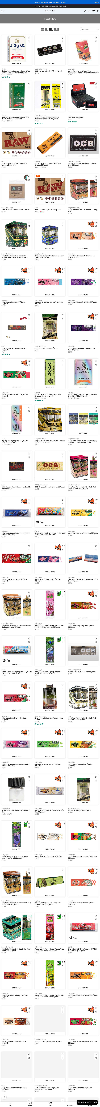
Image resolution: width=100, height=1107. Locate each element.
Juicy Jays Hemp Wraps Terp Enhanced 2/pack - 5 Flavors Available (83, 72)
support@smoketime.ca (58, 6)
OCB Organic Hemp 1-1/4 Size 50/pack (50, 487)
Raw (2, 346)
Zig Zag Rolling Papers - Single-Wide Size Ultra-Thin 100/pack (82, 395)
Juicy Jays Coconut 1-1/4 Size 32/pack (80, 1088)
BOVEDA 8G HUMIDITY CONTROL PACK (16, 210)
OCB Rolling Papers (41, 69)
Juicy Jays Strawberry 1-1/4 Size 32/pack (14, 580)
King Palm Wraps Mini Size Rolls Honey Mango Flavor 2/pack (16, 904)
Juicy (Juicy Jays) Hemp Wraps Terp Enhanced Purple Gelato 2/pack (49, 626)
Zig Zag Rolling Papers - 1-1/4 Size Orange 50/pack (48, 164)
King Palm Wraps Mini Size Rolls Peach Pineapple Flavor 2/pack (16, 626)
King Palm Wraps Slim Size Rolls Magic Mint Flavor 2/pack (16, 950)
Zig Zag (3, 69)
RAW (2, 161)
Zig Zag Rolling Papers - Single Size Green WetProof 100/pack (15, 118)
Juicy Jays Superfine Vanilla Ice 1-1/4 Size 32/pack (49, 811)
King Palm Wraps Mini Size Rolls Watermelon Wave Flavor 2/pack (14, 257)
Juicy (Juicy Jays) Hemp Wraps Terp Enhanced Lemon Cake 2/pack (49, 996)
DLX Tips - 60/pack (75, 117)
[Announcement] (50, 2)
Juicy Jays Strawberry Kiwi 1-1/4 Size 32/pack (82, 1042)
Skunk (37, 531)
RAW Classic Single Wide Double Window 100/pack (14, 164)
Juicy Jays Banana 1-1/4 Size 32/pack (83, 533)
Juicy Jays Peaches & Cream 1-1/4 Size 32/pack (81, 257)
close (4, 2)
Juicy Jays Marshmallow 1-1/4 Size (48, 856)
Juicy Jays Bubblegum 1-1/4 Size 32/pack (47, 580)
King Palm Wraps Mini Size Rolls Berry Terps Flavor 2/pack (49, 257)
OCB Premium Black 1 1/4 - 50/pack (48, 71)
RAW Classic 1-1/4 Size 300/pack (47, 210)
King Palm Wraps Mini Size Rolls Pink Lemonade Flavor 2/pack (82, 488)
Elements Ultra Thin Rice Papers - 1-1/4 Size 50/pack (83, 580)
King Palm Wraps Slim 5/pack (79, 810)
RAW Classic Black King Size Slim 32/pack (14, 349)
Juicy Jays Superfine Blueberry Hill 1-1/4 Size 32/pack (15, 534)
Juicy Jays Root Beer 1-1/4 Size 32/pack (13, 1042)
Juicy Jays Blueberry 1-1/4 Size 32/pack (13, 303)
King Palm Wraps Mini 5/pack (46, 348)
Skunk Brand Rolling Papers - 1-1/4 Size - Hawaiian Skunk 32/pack (50, 534)
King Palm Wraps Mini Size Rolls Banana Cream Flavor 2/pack (47, 118)
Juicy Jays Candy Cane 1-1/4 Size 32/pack (81, 904)
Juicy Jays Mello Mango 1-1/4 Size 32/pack (14, 996)
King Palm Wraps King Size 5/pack (48, 1041)
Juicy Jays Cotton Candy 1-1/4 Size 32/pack (49, 303)
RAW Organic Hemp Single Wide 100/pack (13, 1088)
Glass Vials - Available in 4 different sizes (15, 811)
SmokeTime (5, 808)
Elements (71, 577)
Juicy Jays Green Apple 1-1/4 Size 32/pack (48, 765)
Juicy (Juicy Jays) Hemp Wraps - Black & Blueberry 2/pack (48, 672)
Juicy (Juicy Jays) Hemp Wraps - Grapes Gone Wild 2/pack (14, 857)
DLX (69, 115)
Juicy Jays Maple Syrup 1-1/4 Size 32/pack (81, 626)
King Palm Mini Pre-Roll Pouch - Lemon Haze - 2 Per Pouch (50, 441)
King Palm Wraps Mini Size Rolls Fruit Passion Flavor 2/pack (82, 719)
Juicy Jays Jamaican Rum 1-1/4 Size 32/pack (82, 857)
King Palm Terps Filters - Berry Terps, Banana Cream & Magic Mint (82, 441)
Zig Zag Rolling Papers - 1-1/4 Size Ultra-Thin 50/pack (14, 441)
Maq (69, 716)
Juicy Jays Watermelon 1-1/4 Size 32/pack (14, 395)
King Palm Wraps (40, 115)
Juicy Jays (71, 69)
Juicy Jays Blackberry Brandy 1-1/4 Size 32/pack (81, 349)
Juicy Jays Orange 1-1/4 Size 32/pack (83, 995)
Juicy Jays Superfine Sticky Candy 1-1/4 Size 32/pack (15, 765)
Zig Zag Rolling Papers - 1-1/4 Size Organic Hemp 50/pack (48, 395)
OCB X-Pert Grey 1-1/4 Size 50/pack (82, 672)
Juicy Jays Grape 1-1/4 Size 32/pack (82, 302)
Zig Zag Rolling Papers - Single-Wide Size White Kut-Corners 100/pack (15, 72)
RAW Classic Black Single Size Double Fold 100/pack (16, 488)
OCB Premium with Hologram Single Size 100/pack (82, 164)
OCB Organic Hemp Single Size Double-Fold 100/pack (47, 1088)
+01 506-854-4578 (42, 6)
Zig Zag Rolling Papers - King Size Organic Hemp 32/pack (48, 904)
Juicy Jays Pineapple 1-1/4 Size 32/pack (80, 765)
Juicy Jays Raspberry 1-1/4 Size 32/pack (13, 719)
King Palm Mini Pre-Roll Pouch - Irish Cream (49, 719)
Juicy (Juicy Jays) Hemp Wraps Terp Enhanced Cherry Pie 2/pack (49, 950)
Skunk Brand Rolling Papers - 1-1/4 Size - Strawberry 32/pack (83, 950)
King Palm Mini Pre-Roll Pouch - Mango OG (83, 210)
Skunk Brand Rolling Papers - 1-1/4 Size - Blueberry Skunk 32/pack (16, 672)
